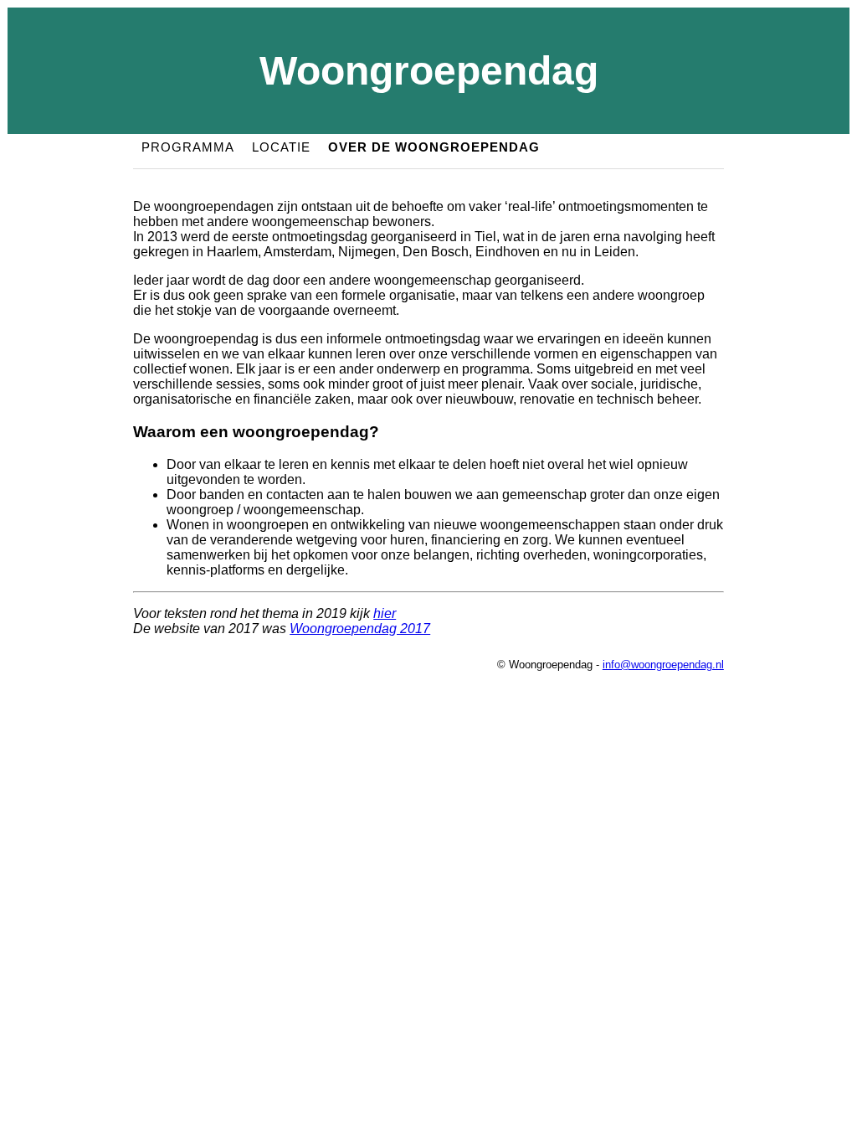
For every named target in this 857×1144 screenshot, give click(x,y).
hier (384, 613)
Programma (187, 147)
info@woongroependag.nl (663, 664)
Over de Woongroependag (434, 147)
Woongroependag (428, 71)
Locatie (281, 147)
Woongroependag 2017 (360, 628)
